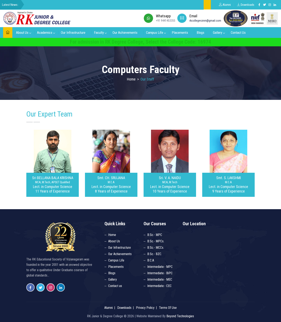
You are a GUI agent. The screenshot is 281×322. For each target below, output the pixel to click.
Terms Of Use (168, 308)
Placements (180, 32)
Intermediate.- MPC (160, 267)
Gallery (217, 32)
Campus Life (154, 32)
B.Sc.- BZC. (154, 254)
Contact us (115, 286)
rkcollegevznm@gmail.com (205, 20)
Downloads (247, 5)
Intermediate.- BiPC (160, 273)
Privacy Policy (145, 308)
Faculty (99, 32)
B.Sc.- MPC (154, 235)
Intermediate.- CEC (159, 286)
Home (131, 79)
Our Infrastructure (73, 32)
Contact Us (238, 32)
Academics (44, 32)
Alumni (226, 5)
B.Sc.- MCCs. (155, 248)
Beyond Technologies (180, 316)
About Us (22, 32)
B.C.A (150, 260)
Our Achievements (125, 32)
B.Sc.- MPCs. (155, 241)
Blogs (200, 32)
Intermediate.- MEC (159, 279)
